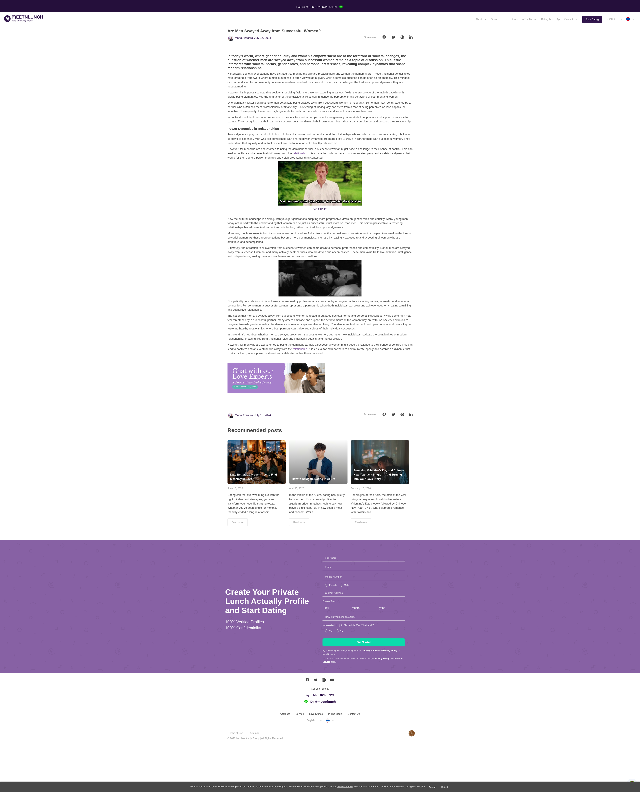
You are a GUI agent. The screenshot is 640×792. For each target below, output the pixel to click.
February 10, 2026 (361, 488)
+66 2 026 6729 (322, 695)
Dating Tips (547, 19)
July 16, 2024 (262, 37)
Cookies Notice (345, 786)
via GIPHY (320, 209)
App (559, 19)
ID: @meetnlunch (323, 701)
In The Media (529, 19)
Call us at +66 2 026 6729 (312, 7)
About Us (481, 19)
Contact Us (570, 19)
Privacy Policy (389, 650)
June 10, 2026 (235, 488)
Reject (444, 787)
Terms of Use (235, 733)
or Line (333, 7)
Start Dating (592, 19)
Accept (432, 787)
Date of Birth (329, 601)
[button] (614, 19)
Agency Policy (370, 650)
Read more (238, 522)
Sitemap (254, 733)
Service (495, 19)
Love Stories (511, 19)
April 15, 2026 (296, 488)
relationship (300, 153)
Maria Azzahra (244, 37)
